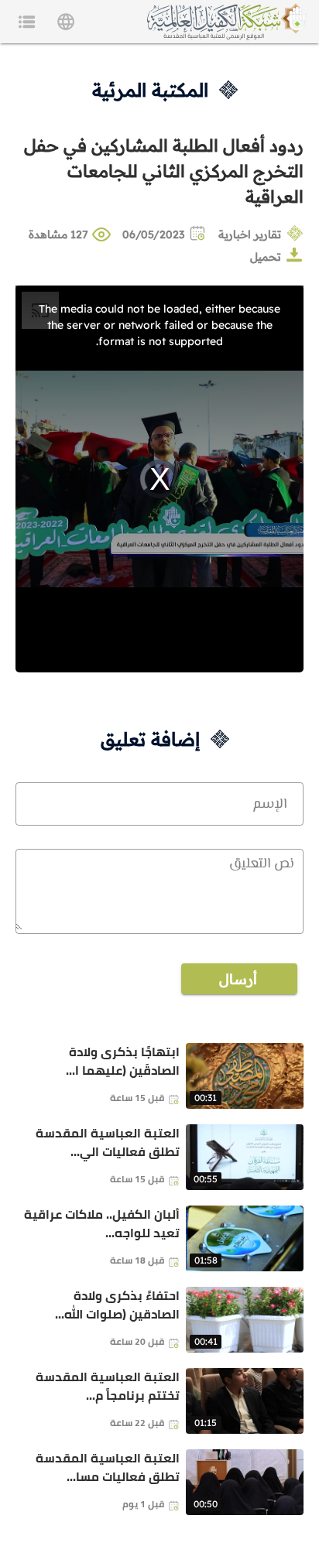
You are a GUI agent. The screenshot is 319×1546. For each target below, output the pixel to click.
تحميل (265, 257)
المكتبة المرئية (150, 89)
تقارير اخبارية (249, 234)
